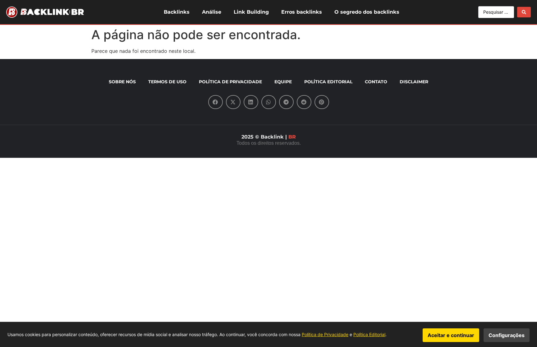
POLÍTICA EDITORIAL (328, 81)
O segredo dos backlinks (366, 12)
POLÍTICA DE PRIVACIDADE (230, 81)
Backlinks (177, 12)
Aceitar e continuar (451, 335)
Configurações (507, 335)
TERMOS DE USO (167, 81)
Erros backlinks (301, 12)
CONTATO (376, 81)
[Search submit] (524, 12)
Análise (211, 12)
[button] (215, 102)
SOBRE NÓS (122, 81)
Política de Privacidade (325, 334)
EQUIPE (283, 81)
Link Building (251, 12)
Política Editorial (369, 334)
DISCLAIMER (414, 81)
